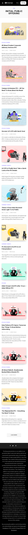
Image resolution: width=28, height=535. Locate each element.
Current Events (6, 165)
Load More (14, 435)
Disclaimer (14, 530)
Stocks (4, 283)
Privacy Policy (19, 528)
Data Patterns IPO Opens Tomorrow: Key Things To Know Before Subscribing (14, 327)
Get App (23, 2)
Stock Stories (6, 42)
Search (18, 3)
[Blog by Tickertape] (9, 3)
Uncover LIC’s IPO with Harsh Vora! (13, 131)
